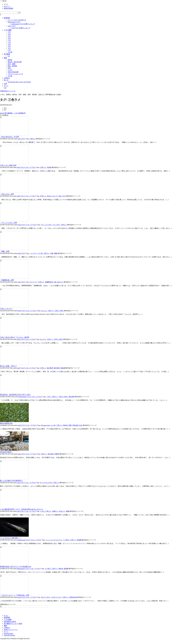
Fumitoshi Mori (8, 633)
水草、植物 (11, 64)
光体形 (49, 167)
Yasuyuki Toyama (9, 635)
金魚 (9, 68)
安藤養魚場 (49, 282)
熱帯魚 (10, 60)
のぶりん (44, 310)
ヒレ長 (40, 253)
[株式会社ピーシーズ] (7, 91)
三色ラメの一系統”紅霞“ (8, 165)
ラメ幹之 (66, 540)
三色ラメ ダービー (6, 308)
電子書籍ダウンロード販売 (13, 623)
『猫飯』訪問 (4, 251)
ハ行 (9, 42)
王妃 (54, 282)
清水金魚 (75, 425)
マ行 (9, 44)
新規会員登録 (8, 8)
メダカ (10, 70)
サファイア (33, 282)
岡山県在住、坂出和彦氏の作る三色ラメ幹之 (15, 394)
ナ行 (9, 40)
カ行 (9, 34)
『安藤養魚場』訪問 (7, 280)
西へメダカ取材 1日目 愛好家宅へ (11, 480)
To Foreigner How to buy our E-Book (19, 82)
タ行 (9, 38)
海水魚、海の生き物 (14, 62)
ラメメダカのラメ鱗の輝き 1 (10, 538)
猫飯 (55, 253)
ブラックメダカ (46, 225)
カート (6, 631)
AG (9, 56)
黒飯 (67, 511)
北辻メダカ (62, 196)
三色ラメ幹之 (59, 310)
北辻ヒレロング (52, 196)
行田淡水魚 (73, 597)
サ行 (9, 36)
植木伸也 (57, 368)
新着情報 (7, 18)
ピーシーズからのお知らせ (17, 20)
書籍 (5, 58)
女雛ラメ (55, 511)
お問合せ (7, 78)
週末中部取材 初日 (6, 423)
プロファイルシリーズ (15, 74)
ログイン (7, 6)
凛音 (70, 425)
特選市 (57, 454)
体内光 (65, 425)
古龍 (51, 253)
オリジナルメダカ (46, 482)
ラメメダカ (56, 225)
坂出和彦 (50, 368)
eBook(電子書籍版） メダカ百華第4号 (13, 113)
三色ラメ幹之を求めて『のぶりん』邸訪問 (14, 337)
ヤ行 (9, 46)
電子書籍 (7, 54)
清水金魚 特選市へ (6, 452)
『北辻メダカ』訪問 (7, 194)
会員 (5, 84)
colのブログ (12, 26)
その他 (10, 52)
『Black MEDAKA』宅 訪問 (9, 137)
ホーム (6, 615)
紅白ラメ (60, 282)
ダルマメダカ (45, 597)
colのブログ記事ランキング (21, 28)
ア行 (9, 32)
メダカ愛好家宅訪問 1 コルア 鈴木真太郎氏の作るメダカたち (21, 509)
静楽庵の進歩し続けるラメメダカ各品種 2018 (15, 566)
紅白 (80, 425)
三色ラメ (33, 139)
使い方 (6, 80)
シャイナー (33, 253)
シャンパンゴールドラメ (54, 540)
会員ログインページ (11, 629)
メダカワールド (56, 597)
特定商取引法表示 (10, 621)
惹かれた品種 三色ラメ (8, 366)
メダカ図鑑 (8, 30)
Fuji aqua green (45, 425)
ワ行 (9, 50)
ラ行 (9, 48)
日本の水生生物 (13, 72)
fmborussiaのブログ (14, 22)
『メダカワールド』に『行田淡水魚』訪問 (14, 595)
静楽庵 (63, 368)
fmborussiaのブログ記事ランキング (23, 24)
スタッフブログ (30, 167)
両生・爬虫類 (12, 66)
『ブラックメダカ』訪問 (8, 223)
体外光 (61, 568)
